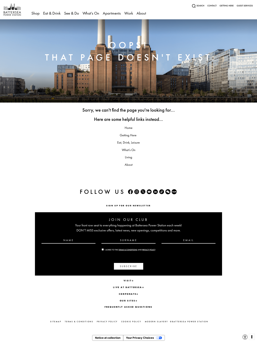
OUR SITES (127, 300)
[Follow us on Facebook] (130, 191)
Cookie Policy (131, 321)
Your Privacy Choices (140, 337)
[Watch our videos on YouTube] (149, 191)
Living (128, 157)
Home (129, 128)
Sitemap (55, 321)
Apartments (112, 13)
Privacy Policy (148, 250)
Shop (35, 13)
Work (128, 13)
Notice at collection (107, 337)
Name (68, 240)
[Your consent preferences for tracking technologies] (252, 337)
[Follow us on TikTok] (161, 191)
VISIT (128, 280)
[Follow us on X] (142, 191)
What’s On (91, 13)
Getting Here (128, 135)
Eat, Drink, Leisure (128, 142)
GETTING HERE (227, 5)
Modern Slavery (156, 321)
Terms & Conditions (127, 250)
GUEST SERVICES (245, 5)
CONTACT (212, 5)
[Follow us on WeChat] (167, 191)
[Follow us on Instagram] (136, 191)
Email (188, 240)
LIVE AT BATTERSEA (127, 287)
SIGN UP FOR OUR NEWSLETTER (128, 205)
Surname (128, 240)
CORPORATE (127, 294)
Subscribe (128, 266)
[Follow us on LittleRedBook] (174, 191)
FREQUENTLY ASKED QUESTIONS (128, 307)
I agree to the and (130, 250)
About (141, 13)
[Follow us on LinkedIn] (155, 191)
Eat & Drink (52, 13)
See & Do (71, 13)
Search (200, 5)
